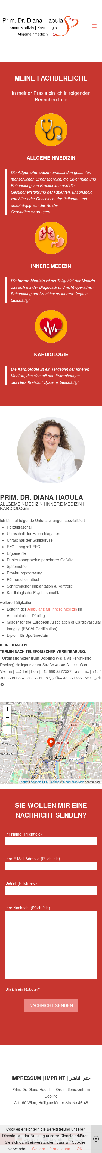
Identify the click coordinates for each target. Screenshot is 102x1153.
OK (79, 1148)
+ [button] (7, 709)
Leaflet (23, 781)
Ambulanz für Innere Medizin (52, 609)
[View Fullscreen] (7, 730)
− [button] (7, 717)
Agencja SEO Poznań (45, 781)
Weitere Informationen (51, 1148)
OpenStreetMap (73, 781)
